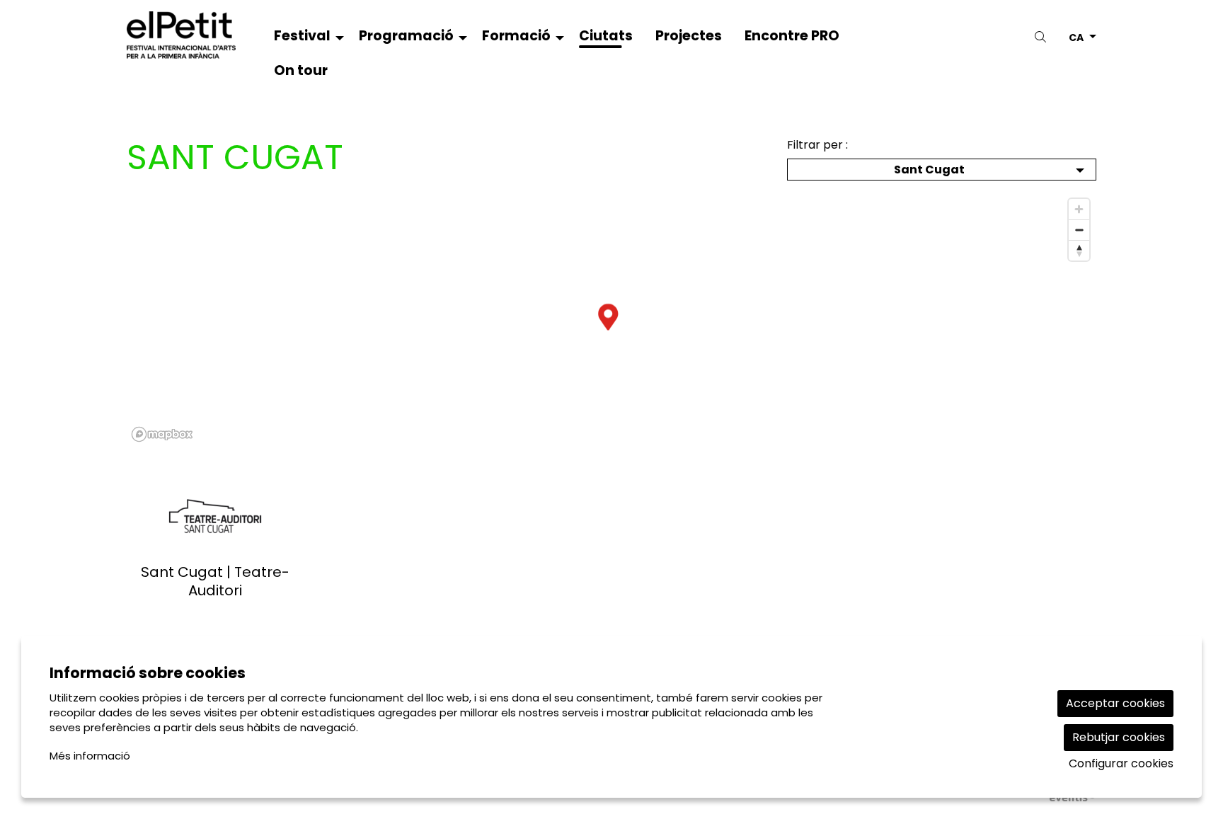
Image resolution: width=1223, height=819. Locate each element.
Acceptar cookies (1115, 703)
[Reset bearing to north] (1079, 250)
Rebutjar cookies (1118, 737)
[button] (1043, 37)
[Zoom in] (1079, 209)
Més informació (90, 755)
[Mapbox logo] (162, 434)
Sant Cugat (929, 169)
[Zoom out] (1079, 229)
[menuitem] (305, 38)
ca (1076, 36)
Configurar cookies (1121, 763)
